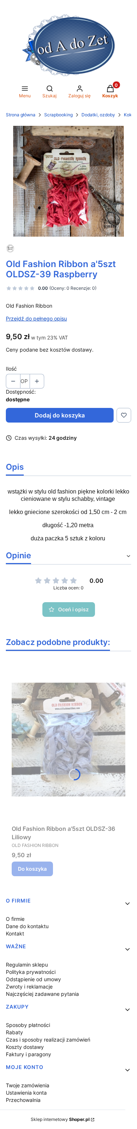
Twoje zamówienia (27, 1085)
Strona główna (20, 114)
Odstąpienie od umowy (33, 979)
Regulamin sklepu (27, 964)
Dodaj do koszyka (60, 415)
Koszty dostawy (25, 1047)
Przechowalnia (23, 1100)
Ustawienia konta (26, 1092)
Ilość (11, 368)
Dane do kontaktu (27, 926)
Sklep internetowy (60, 1119)
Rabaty (14, 1032)
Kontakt (15, 933)
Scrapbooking (58, 114)
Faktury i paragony (28, 1054)
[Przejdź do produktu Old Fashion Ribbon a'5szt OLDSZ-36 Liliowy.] (68, 739)
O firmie (15, 919)
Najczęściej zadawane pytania (42, 994)
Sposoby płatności (28, 1025)
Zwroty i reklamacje (29, 986)
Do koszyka (32, 869)
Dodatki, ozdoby (98, 114)
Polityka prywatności (31, 972)
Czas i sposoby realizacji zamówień (48, 1039)
